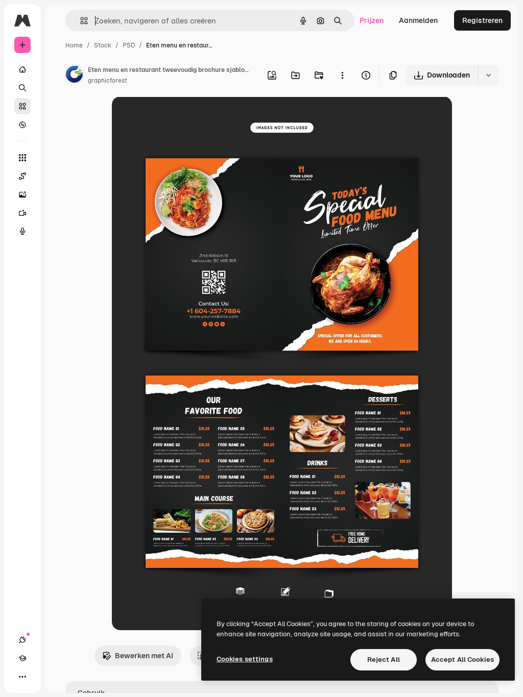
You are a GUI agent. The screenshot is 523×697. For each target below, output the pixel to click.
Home (74, 45)
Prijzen (372, 20)
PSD (129, 45)
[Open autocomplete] (80, 20)
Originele (179, 116)
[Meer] (22, 676)
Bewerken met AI (144, 655)
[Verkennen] (22, 124)
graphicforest (107, 81)
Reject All (383, 659)
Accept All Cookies (462, 659)
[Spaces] (22, 176)
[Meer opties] (342, 75)
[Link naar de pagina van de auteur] (74, 75)
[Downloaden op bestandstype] (488, 75)
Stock (102, 45)
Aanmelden (418, 20)
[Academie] (22, 658)
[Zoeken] (22, 88)
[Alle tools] (22, 158)
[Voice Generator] (22, 231)
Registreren (482, 20)
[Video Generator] (22, 213)
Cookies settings (245, 659)
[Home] (22, 69)
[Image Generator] (22, 194)
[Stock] (22, 106)
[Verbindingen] (22, 640)
